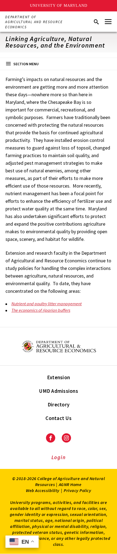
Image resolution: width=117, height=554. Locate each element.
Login (58, 457)
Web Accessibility (43, 490)
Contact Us (58, 418)
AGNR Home (70, 484)
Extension (58, 377)
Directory (58, 404)
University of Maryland (58, 6)
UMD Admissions (58, 391)
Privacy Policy (77, 490)
